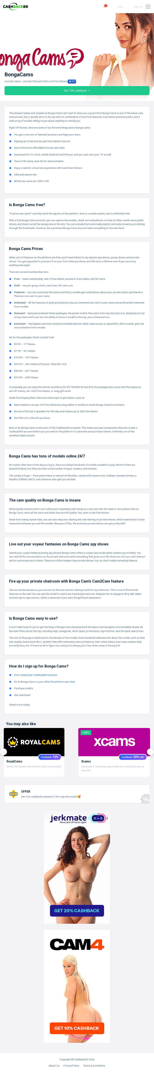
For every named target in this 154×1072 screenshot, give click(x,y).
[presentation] (3, 752)
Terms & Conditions (94, 1065)
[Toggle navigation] (148, 7)
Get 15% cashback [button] (75, 90)
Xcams (86, 761)
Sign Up (138, 6)
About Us (54, 1065)
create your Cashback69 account (38, 674)
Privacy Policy (71, 1065)
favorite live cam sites (63, 681)
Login (120, 6)
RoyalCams (14, 761)
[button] (104, 6)
